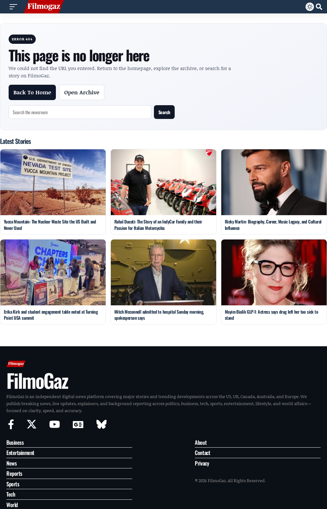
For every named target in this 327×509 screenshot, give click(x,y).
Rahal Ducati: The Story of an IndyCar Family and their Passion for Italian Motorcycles (158, 224)
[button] (13, 7)
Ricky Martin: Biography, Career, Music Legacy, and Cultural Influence (273, 224)
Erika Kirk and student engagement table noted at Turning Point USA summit (51, 314)
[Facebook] (11, 424)
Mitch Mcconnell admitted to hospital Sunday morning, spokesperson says (159, 314)
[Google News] (78, 424)
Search (164, 112)
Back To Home (32, 92)
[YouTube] (55, 424)
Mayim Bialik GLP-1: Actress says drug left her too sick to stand (271, 314)
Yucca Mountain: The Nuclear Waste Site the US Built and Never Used (50, 224)
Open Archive (81, 92)
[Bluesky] (102, 424)
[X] (31, 424)
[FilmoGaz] (44, 6)
